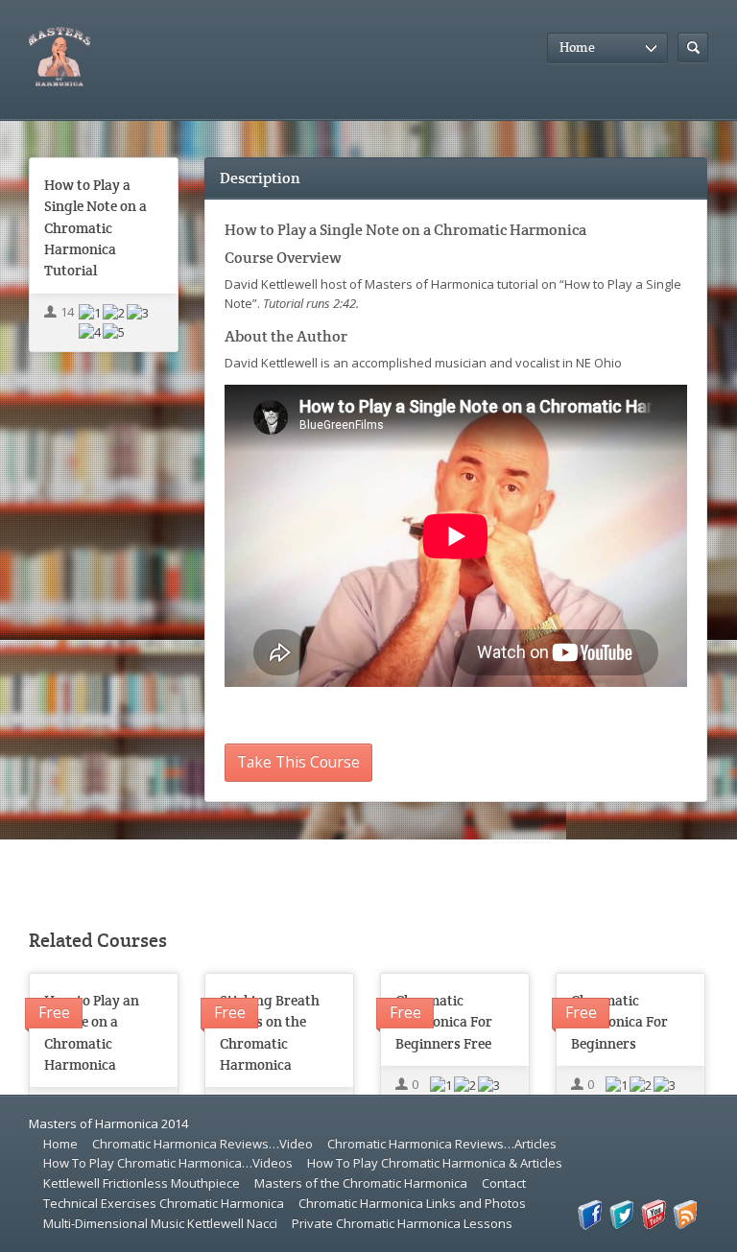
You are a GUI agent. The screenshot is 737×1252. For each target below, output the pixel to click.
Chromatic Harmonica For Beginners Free (443, 1021)
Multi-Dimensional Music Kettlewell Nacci (160, 1223)
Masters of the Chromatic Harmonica (360, 1183)
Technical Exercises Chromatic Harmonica (163, 1203)
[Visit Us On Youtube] (653, 1225)
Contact (504, 1183)
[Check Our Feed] (685, 1225)
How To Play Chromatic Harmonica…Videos (168, 1162)
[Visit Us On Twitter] (621, 1225)
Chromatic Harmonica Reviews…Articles (442, 1143)
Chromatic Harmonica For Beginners (619, 1021)
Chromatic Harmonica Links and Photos (412, 1203)
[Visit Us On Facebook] (590, 1225)
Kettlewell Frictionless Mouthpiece (141, 1183)
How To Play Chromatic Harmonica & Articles (434, 1162)
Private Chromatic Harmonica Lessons (402, 1223)
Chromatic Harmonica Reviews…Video (202, 1143)
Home (60, 1143)
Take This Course (298, 761)
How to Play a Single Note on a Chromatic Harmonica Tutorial (95, 228)
